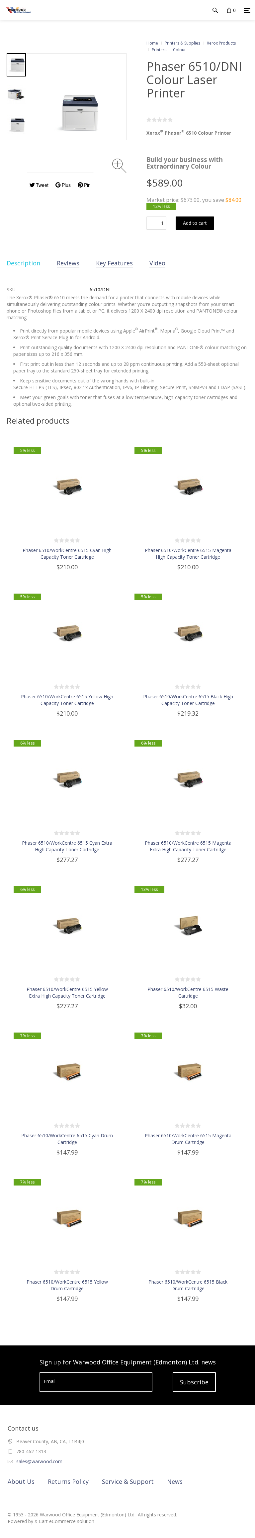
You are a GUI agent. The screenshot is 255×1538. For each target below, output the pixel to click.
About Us (21, 1481)
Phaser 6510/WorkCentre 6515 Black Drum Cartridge (187, 1285)
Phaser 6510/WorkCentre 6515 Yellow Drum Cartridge (67, 1285)
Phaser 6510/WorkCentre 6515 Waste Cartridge (187, 992)
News (175, 1481)
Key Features (114, 263)
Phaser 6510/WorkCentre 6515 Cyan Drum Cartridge (67, 1138)
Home (152, 43)
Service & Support (128, 1481)
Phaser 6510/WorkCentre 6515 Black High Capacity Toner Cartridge (188, 699)
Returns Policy (68, 1481)
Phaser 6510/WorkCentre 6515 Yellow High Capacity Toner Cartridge (67, 699)
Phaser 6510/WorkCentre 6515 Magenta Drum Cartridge (188, 1138)
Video (157, 263)
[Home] (18, 16)
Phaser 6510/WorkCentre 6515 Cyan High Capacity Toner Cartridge (67, 553)
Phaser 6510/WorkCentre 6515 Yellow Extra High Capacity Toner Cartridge (67, 992)
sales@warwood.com (39, 1461)
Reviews (68, 263)
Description (23, 263)
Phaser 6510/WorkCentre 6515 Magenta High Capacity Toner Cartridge (188, 553)
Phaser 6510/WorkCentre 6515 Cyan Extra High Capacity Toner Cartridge (67, 846)
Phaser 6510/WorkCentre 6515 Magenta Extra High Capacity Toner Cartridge (188, 846)
